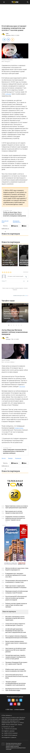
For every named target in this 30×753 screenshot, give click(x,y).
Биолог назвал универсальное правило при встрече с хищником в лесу (16, 643)
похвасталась (19, 428)
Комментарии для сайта (20, 295)
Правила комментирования (12, 746)
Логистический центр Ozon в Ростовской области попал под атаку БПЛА (16, 676)
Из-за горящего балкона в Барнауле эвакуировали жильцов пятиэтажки (16, 636)
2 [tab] (11, 325)
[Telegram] (4, 39)
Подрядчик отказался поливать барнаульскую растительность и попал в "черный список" (15, 518)
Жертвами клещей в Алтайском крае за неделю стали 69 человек (16, 592)
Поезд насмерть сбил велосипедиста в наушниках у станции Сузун (16, 581)
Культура (8, 339)
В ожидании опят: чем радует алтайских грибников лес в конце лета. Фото (15, 575)
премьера (18, 458)
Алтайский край (5, 221)
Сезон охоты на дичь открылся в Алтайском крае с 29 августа (15, 624)
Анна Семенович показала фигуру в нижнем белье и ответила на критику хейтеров (14, 451)
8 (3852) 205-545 (8, 733)
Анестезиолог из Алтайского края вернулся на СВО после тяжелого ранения (15, 650)
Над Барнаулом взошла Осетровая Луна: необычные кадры (15, 689)
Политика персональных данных (13, 743)
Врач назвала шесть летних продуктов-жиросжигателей (14, 512)
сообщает (8, 94)
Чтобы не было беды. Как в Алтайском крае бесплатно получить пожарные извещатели (14, 214)
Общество (8, 35)
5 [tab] (19, 325)
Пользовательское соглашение (13, 744)
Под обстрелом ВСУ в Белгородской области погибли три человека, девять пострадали (16, 598)
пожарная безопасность (16, 221)
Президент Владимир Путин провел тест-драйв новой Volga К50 (16, 663)
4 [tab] (16, 325)
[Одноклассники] (12, 39)
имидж (10, 458)
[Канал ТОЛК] (24, 225)
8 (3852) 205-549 (8, 735)
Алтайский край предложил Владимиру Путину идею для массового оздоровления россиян (15, 630)
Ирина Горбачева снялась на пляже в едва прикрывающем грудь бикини (15, 314)
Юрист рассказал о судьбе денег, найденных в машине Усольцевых (15, 586)
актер (4, 458)
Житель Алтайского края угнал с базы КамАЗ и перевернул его (16, 569)
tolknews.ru (9, 715)
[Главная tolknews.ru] (15, 2)
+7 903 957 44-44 (8, 728)
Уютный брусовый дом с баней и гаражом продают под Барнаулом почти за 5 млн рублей (15, 657)
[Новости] (14, 225)
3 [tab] (14, 325)
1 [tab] (9, 325)
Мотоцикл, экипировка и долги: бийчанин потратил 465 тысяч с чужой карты (15, 618)
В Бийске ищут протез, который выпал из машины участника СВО (15, 670)
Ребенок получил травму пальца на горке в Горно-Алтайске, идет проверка (16, 605)
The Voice (22, 386)
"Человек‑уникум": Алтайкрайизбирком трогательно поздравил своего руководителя (15, 683)
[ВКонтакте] (8, 39)
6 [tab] (21, 325)
